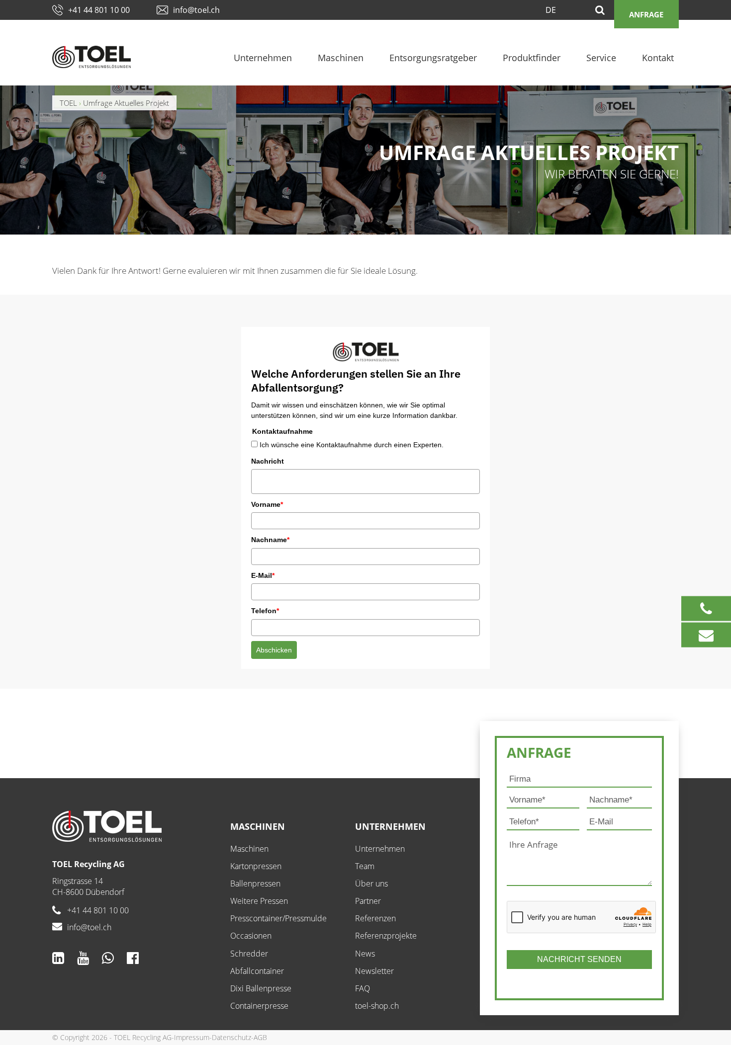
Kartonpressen (255, 866)
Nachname (270, 540)
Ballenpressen (255, 883)
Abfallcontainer (257, 970)
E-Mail (262, 575)
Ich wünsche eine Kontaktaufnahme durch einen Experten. (352, 445)
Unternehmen (263, 58)
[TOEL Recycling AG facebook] (133, 957)
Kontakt (658, 58)
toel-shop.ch (377, 1005)
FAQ (362, 988)
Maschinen (341, 58)
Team (364, 866)
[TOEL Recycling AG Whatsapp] (108, 957)
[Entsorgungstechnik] (133, 826)
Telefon (265, 611)
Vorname (267, 504)
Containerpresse (259, 1005)
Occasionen (251, 935)
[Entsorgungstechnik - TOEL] (91, 56)
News (365, 953)
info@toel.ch (196, 9)
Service (601, 58)
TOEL (68, 103)
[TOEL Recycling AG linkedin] (58, 957)
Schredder (249, 953)
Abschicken (274, 650)
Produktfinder (531, 58)
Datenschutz (231, 1037)
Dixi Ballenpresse (260, 988)
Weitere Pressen (259, 900)
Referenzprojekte (386, 935)
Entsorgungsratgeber (433, 58)
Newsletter (374, 970)
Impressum (191, 1037)
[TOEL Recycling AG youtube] (83, 957)
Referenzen (375, 918)
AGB (260, 1037)
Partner (368, 900)
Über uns (371, 883)
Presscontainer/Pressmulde (278, 918)
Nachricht (267, 461)
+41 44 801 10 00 (99, 9)
